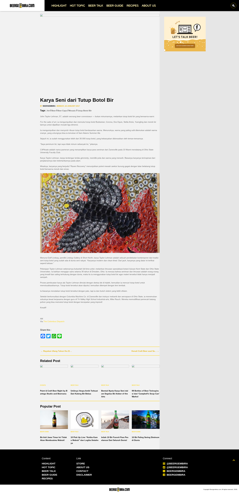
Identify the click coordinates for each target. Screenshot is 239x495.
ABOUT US (82, 467)
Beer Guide (44, 431)
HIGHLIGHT (48, 463)
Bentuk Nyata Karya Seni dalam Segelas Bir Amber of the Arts (114, 394)
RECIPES (47, 478)
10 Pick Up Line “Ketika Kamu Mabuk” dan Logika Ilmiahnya (84, 440)
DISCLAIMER (84, 474)
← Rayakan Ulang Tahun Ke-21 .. (56, 351)
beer (53, 110)
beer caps (62, 110)
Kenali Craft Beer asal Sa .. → (145, 351)
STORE (80, 463)
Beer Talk (74, 385)
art (48, 110)
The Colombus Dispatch (53, 321)
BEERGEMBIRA (176, 471)
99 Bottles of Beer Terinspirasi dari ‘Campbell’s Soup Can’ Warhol (145, 394)
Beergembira (49, 106)
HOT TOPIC (48, 467)
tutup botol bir (84, 110)
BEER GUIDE (49, 474)
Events (43, 385)
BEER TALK (49, 471)
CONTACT (82, 471)
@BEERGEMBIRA (177, 463)
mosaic (72, 110)
